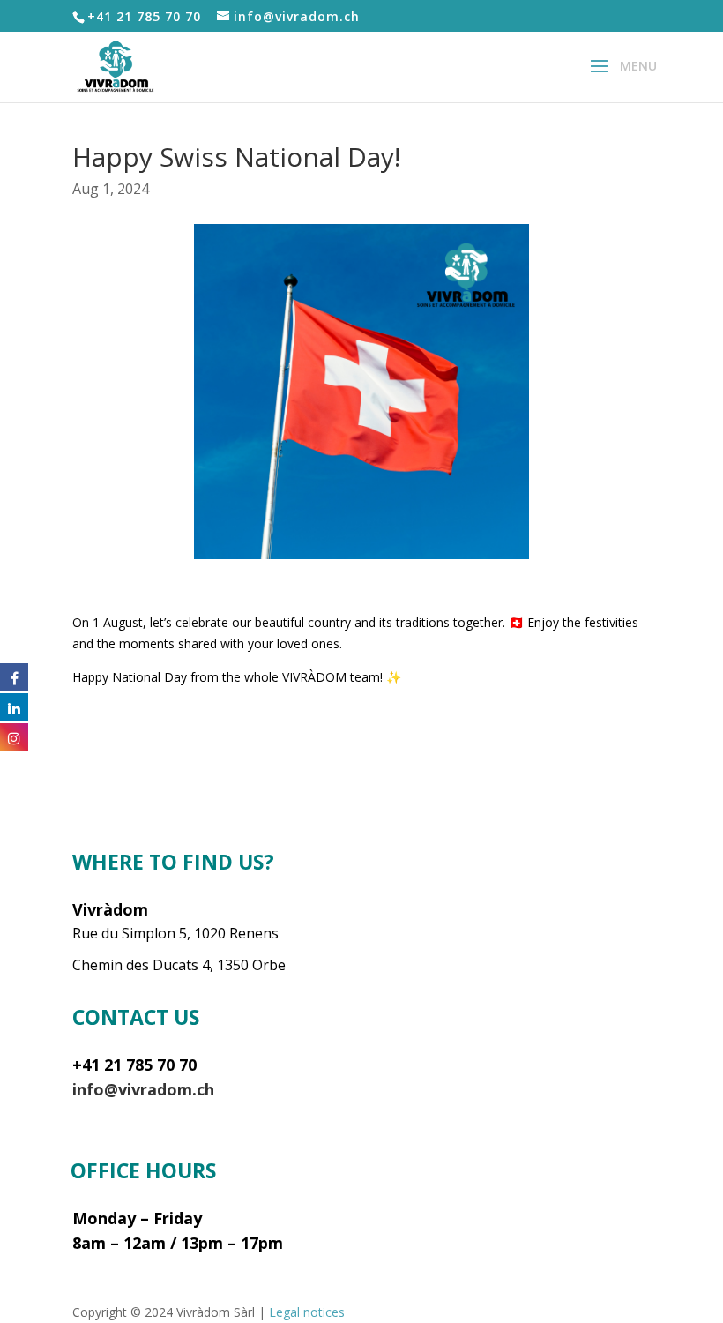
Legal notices (307, 1312)
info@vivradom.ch (143, 1089)
